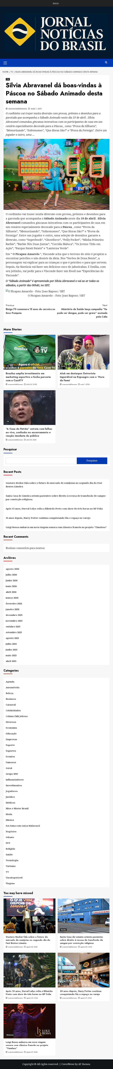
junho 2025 (11, 649)
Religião (10, 848)
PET (8, 842)
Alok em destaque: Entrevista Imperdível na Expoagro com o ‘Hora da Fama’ (82, 377)
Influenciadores (15, 779)
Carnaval (11, 704)
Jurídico (10, 796)
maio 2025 (11, 655)
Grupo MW (12, 773)
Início (56, 3)
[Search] (106, 62)
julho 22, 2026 (31, 384)
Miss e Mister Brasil (17, 808)
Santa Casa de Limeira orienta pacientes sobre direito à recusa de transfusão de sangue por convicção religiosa (56, 497)
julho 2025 (11, 643)
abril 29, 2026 (31, 440)
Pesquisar (10, 449)
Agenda (10, 681)
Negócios (11, 831)
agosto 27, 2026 (86, 998)
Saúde (9, 854)
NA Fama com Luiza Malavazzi (23, 825)
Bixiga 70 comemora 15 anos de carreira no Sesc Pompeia (30, 309)
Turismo (11, 866)
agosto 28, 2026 (86, 947)
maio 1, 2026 (85, 384)
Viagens (10, 883)
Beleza (9, 693)
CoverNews (67, 1064)
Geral (63, 366)
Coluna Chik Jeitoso (17, 716)
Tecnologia (12, 860)
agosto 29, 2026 (32, 947)
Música (10, 819)
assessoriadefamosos (17, 108)
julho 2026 (11, 574)
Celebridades (13, 710)
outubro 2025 (13, 626)
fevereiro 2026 (14, 603)
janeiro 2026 (12, 609)
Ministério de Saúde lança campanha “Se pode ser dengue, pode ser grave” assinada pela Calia (82, 311)
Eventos (10, 756)
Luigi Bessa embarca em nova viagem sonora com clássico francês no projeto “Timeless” (56, 527)
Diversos (11, 721)
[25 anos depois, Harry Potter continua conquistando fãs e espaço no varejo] (84, 970)
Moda (9, 814)
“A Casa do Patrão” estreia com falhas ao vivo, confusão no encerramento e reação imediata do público (29, 432)
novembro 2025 (14, 620)
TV (8, 79)
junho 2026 (11, 580)
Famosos (11, 762)
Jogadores (12, 791)
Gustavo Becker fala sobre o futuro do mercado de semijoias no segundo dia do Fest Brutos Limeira (54, 484)
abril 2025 (11, 661)
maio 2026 (11, 586)
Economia (11, 727)
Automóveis (12, 687)
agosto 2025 (12, 638)
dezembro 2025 (14, 614)
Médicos (10, 802)
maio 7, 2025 (36, 108)
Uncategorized (14, 877)
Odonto (10, 837)
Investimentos (14, 785)
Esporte (10, 744)
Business (11, 698)
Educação (11, 733)
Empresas (11, 739)
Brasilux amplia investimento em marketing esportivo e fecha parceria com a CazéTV (28, 377)
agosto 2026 (12, 568)
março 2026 (12, 597)
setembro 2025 (14, 632)
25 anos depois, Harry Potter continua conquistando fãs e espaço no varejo (48, 517)
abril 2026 (11, 591)
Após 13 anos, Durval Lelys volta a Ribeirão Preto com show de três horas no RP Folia (54, 508)
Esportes (11, 750)
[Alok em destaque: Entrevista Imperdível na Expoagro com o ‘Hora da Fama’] (84, 352)
